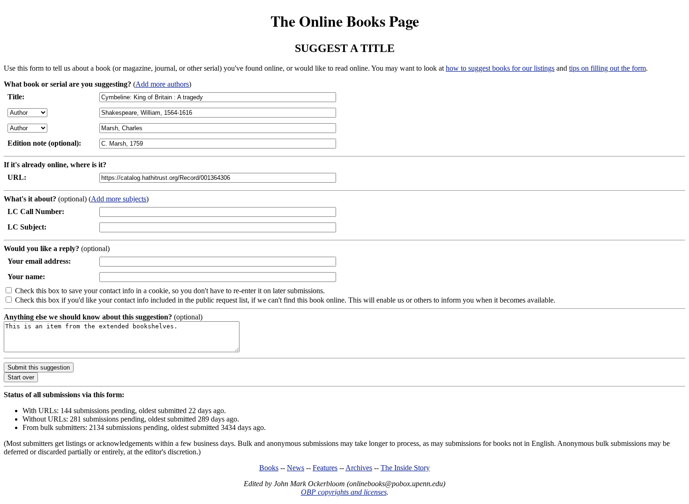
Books (268, 468)
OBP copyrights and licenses (344, 492)
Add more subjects (118, 199)
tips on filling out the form (607, 68)
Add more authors (162, 84)
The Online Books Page (344, 21)
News (295, 468)
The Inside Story (405, 468)
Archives (358, 468)
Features (325, 468)
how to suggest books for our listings (500, 68)
